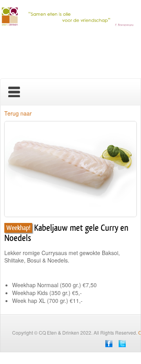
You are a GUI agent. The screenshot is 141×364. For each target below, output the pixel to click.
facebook (109, 343)
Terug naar (18, 113)
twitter (122, 343)
